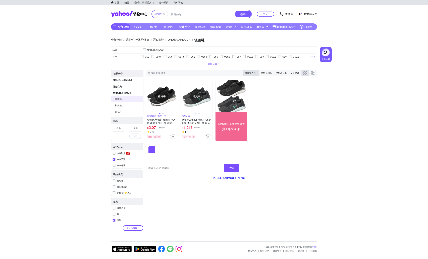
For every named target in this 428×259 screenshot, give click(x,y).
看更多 (260, 27)
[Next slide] (175, 96)
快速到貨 (184, 27)
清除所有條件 (132, 228)
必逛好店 (231, 27)
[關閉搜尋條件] (164, 14)
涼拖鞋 (118, 111)
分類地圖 (312, 250)
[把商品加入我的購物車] (173, 137)
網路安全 (289, 250)
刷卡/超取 (246, 27)
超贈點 (308, 27)
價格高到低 (281, 72)
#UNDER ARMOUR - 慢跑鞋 (229, 178)
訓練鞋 (118, 105)
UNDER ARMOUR (122, 92)
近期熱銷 (295, 72)
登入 (265, 14)
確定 (135, 136)
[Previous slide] (148, 96)
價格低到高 (266, 72)
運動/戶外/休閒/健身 (123, 80)
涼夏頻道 (215, 27)
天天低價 (200, 27)
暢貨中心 (169, 27)
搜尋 (231, 167)
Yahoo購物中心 (129, 14)
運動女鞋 (117, 86)
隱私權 (301, 250)
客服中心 (252, 250)
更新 (314, 246)
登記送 (154, 27)
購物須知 (277, 250)
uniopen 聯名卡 (286, 27)
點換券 (138, 27)
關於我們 (264, 250)
